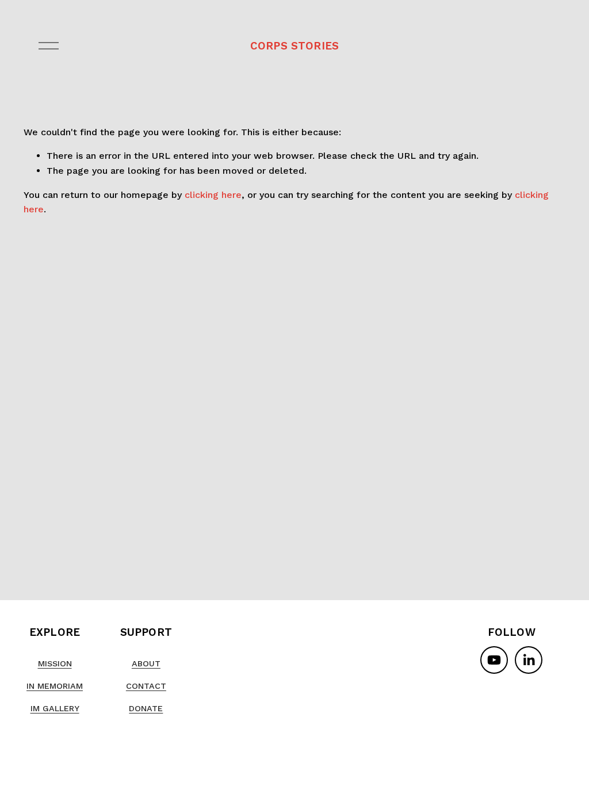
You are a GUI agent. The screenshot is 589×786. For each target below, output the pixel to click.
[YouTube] (494, 660)
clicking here (213, 194)
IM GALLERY (54, 708)
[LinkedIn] (528, 660)
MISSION (55, 663)
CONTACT (146, 685)
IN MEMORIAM (54, 685)
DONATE (146, 708)
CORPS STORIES (294, 46)
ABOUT (146, 663)
